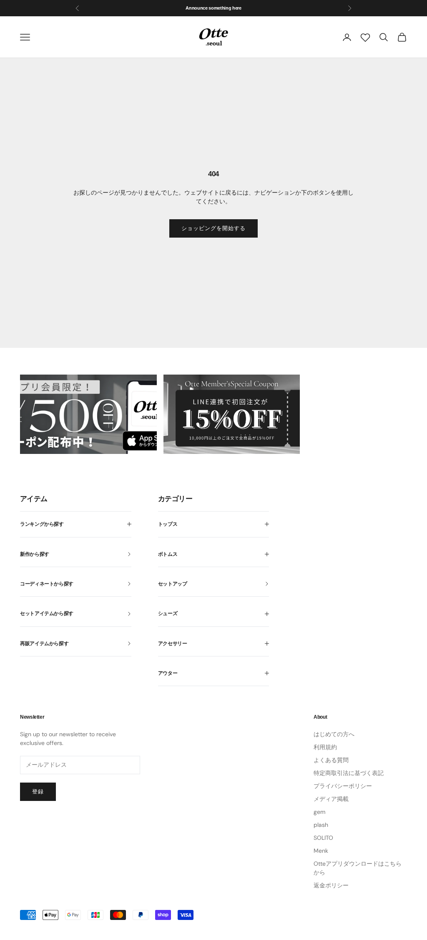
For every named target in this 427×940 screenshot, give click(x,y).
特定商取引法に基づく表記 (349, 773)
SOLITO (323, 837)
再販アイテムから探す (44, 643)
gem (319, 812)
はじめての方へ (334, 734)
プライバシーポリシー (343, 786)
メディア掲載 (331, 799)
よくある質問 (331, 760)
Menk (321, 850)
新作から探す (34, 554)
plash (321, 825)
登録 (38, 791)
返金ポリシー (331, 885)
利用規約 (325, 747)
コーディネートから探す (46, 584)
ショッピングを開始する (213, 228)
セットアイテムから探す (46, 613)
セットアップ (172, 584)
